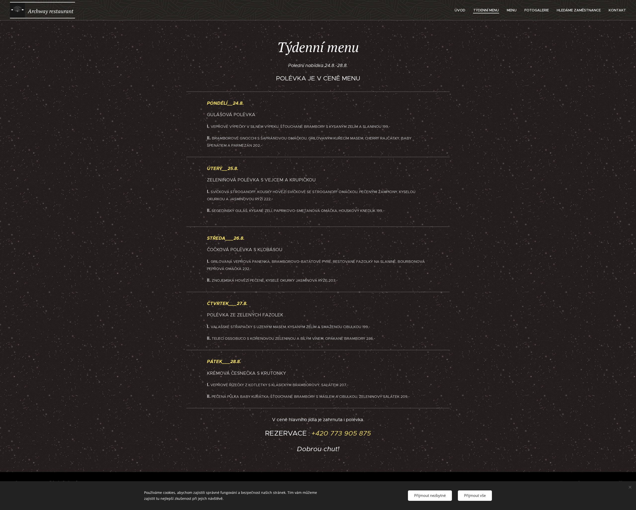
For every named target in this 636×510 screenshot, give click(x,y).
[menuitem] (461, 10)
